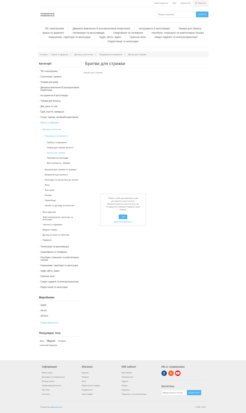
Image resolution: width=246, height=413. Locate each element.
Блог (84, 381)
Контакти (46, 394)
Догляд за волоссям (52, 129)
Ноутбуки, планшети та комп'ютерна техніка (178, 32)
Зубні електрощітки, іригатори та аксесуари (58, 218)
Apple (43, 305)
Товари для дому (49, 82)
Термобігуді (50, 200)
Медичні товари (50, 230)
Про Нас (46, 390)
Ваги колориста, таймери (58, 163)
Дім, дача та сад (48, 106)
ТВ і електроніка (54, 28)
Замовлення (127, 377)
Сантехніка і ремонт (51, 76)
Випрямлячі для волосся (56, 174)
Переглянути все (49, 322)
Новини (85, 377)
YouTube (178, 373)
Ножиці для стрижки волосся (60, 147)
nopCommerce (56, 407)
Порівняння (87, 390)
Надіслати (194, 392)
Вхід (174, 3)
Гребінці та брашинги (57, 142)
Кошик (124, 385)
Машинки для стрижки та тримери (60, 169)
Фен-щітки (49, 190)
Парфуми (47, 240)
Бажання (126, 390)
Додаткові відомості (123, 222)
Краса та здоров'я (53, 32)
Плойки (48, 195)
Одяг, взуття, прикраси (52, 111)
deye (42, 341)
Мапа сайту (47, 373)
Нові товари (87, 394)
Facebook (164, 373)
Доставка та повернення (53, 377)
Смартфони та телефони (128, 32)
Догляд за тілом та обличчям (56, 235)
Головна (43, 54)
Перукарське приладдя (57, 158)
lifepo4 (51, 340)
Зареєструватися (161, 3)
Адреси (125, 381)
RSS (171, 373)
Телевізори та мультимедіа (88, 32)
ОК (123, 217)
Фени (47, 185)
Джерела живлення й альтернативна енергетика (101, 28)
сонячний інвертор (48, 345)
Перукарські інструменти (56, 136)
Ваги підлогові (49, 212)
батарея (62, 341)
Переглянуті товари (91, 385)
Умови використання (51, 385)
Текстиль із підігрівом (52, 224)
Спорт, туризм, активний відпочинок (59, 117)
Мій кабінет (127, 373)
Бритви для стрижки (56, 153)
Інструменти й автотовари (154, 28)
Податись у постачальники (134, 394)
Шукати (202, 14)
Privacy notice (48, 381)
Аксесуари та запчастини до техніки (61, 180)
